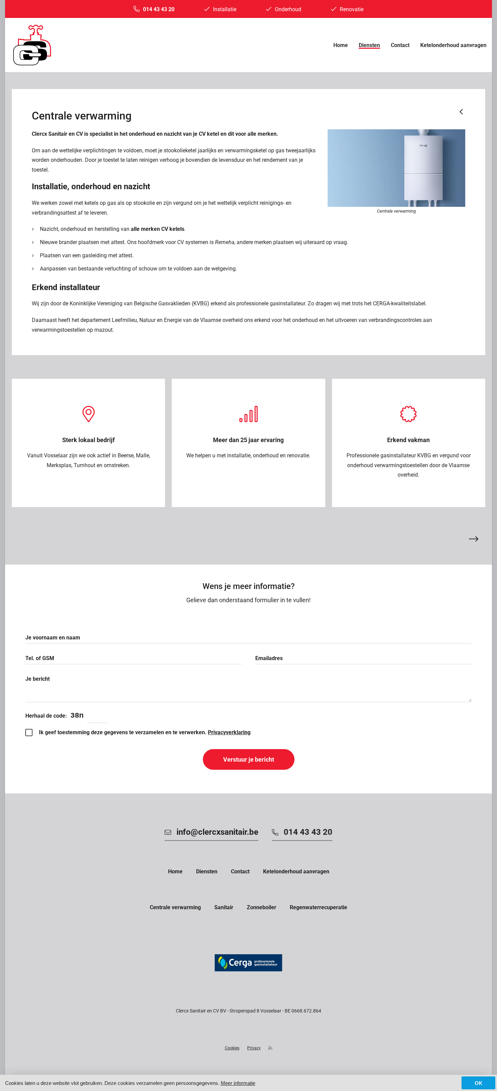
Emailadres (269, 658)
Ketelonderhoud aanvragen (453, 45)
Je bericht (37, 679)
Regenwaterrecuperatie (318, 907)
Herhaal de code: (46, 716)
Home (340, 45)
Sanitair (223, 907)
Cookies (232, 1048)
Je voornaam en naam (52, 637)
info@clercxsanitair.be (217, 832)
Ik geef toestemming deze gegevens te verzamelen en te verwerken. (145, 732)
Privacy (254, 1048)
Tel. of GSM (39, 658)
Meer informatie (238, 1083)
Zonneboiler (261, 907)
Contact (400, 45)
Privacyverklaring (229, 732)
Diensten (369, 45)
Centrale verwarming (175, 907)
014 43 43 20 (158, 9)
